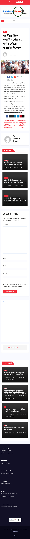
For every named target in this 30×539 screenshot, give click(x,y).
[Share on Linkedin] (22, 76)
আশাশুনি (5, 388)
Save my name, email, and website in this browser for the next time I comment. (14, 285)
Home (15, 535)
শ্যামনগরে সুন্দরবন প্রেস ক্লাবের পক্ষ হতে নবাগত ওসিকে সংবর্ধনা (14, 373)
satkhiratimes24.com (12, 347)
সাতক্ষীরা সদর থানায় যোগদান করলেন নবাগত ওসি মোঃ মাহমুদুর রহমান (14, 164)
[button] (24, 21)
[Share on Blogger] (8, 80)
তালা (5, 407)
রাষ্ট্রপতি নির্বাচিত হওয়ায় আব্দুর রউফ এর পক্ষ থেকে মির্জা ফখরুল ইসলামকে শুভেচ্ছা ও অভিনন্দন (14, 182)
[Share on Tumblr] (18, 76)
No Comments (10, 379)
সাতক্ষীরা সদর (5, 31)
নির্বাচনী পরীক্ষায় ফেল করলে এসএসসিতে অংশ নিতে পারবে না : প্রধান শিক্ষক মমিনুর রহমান (14, 200)
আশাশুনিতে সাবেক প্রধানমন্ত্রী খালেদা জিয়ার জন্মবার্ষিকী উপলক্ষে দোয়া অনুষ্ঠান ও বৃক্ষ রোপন (14, 393)
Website (5, 274)
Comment (6, 224)
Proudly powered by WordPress (10, 529)
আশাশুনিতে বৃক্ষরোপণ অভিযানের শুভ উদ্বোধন (14, 428)
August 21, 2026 (10, 377)
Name (5, 258)
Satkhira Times (15, 53)
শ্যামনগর (5, 370)
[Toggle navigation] (14, 21)
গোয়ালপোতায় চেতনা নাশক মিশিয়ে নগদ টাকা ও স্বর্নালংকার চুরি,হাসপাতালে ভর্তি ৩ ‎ (14, 411)
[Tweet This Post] (12, 76)
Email (5, 266)
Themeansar (15, 531)
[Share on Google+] (15, 76)
